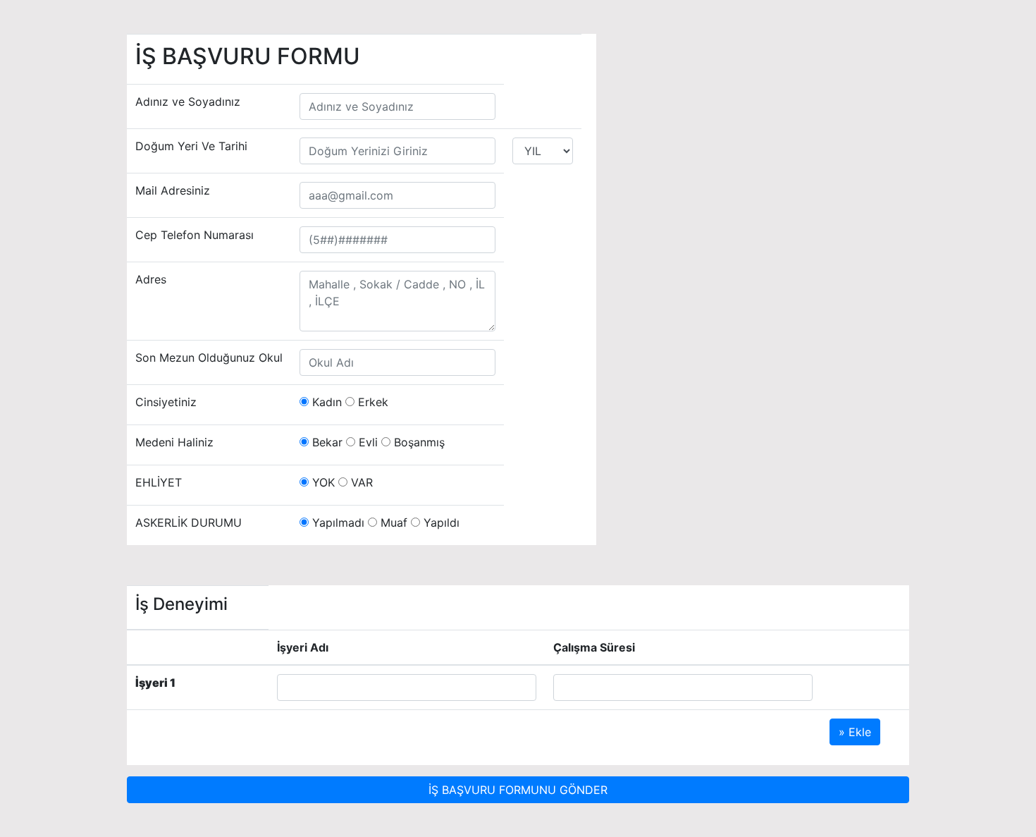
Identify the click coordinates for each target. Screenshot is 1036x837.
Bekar (326, 442)
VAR (360, 482)
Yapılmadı (336, 522)
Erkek (371, 402)
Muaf (392, 522)
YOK (322, 482)
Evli (366, 442)
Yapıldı (440, 522)
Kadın (325, 402)
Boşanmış (417, 442)
